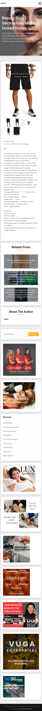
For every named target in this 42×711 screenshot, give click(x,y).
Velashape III (7, 435)
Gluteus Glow (7, 443)
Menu (3, 3)
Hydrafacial (7, 451)
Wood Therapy (8, 456)
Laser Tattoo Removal (10, 439)
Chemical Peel (7, 447)
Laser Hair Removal (9, 431)
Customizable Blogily (25, 709)
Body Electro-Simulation (11, 427)
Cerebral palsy (7, 423)
